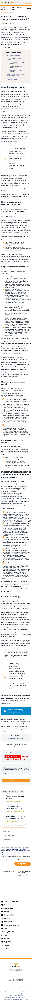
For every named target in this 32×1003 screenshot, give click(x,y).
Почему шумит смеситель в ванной (14, 807)
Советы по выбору (12, 79)
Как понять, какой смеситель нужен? (15, 59)
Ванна (7, 821)
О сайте (24, 992)
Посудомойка (9, 915)
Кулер (6, 948)
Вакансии (9, 995)
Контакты (18, 992)
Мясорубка (8, 922)
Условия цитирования (9, 993)
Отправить (22, 864)
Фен (5, 935)
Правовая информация (18, 995)
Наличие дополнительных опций (17, 67)
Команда (25, 993)
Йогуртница (8, 942)
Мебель (29, 8)
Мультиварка (8, 908)
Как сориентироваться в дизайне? (16, 71)
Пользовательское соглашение (11, 999)
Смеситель (9, 801)
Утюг (5, 928)
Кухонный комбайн (11, 901)
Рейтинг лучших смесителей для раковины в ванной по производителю (16, 76)
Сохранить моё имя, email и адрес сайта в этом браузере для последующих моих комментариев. (15, 858)
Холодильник (9, 932)
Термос (6, 945)
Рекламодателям (24, 999)
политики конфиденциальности (17, 849)
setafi (16, 966)
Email (4, 773)
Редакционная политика (11, 997)
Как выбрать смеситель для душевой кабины (15, 817)
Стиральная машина (11, 925)
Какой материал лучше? (13, 55)
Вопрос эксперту (22, 997)
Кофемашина (8, 905)
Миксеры (7, 911)
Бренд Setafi (19, 993)
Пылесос (7, 918)
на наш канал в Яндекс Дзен (16, 757)
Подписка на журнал (10, 992)
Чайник (6, 938)
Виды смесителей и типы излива (17, 63)
